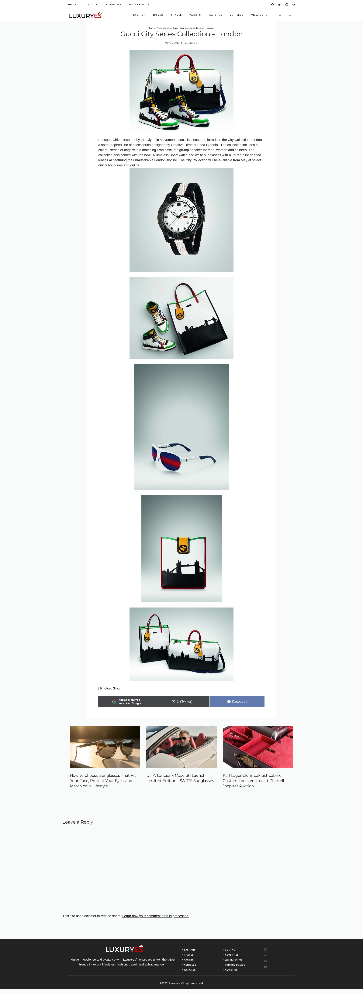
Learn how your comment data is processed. (155, 916)
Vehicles (236, 14)
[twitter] (279, 4)
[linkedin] (293, 4)
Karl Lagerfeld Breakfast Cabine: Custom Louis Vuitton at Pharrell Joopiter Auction (253, 780)
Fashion (139, 14)
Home (72, 4)
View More (259, 14)
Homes (158, 14)
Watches (215, 14)
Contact (91, 4)
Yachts (195, 14)
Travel (176, 14)
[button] (280, 15)
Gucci (182, 140)
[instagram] (286, 4)
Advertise (113, 4)
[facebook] (272, 4)
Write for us (139, 4)
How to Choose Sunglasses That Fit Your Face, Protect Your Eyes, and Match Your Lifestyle (103, 780)
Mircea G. (193, 42)
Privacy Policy (235, 965)
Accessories (164, 27)
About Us (231, 970)
